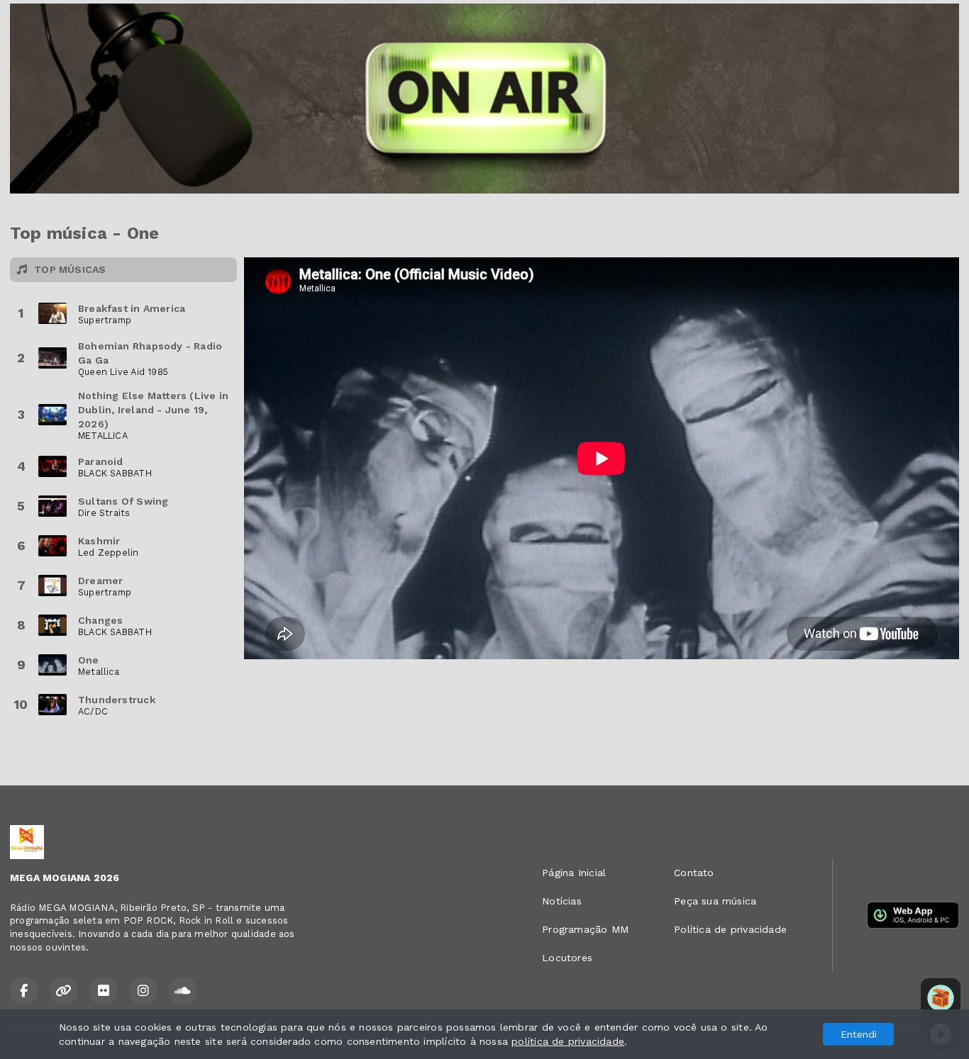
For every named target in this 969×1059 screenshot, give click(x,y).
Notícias (562, 901)
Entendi (859, 1034)
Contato (694, 872)
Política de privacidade (730, 929)
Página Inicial (574, 872)
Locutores (567, 957)
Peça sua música (715, 901)
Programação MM (585, 929)
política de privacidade (567, 1041)
